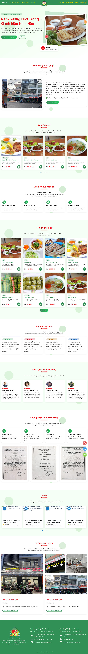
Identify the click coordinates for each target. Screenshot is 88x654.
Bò (27, 2)
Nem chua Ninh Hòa (7, 297)
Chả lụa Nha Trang (29, 297)
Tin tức (76, 2)
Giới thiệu (12, 2)
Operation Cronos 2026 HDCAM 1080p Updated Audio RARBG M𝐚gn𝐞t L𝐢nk (76, 522)
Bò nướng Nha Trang (9, 160)
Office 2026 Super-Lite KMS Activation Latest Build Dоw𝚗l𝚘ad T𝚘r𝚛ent (33, 522)
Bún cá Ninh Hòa (51, 160)
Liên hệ (82, 2)
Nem (18, 2)
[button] (39, 172)
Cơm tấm (61, 2)
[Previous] (5, 93)
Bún (23, 2)
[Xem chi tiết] (18, 167)
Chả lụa (32, 2)
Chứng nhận (69, 2)
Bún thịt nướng (72, 160)
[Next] (39, 93)
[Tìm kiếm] (86, 2)
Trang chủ (4, 2)
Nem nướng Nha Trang (52, 262)
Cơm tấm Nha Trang (73, 262)
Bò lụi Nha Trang (29, 160)
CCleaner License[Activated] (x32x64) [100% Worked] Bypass (54, 522)
